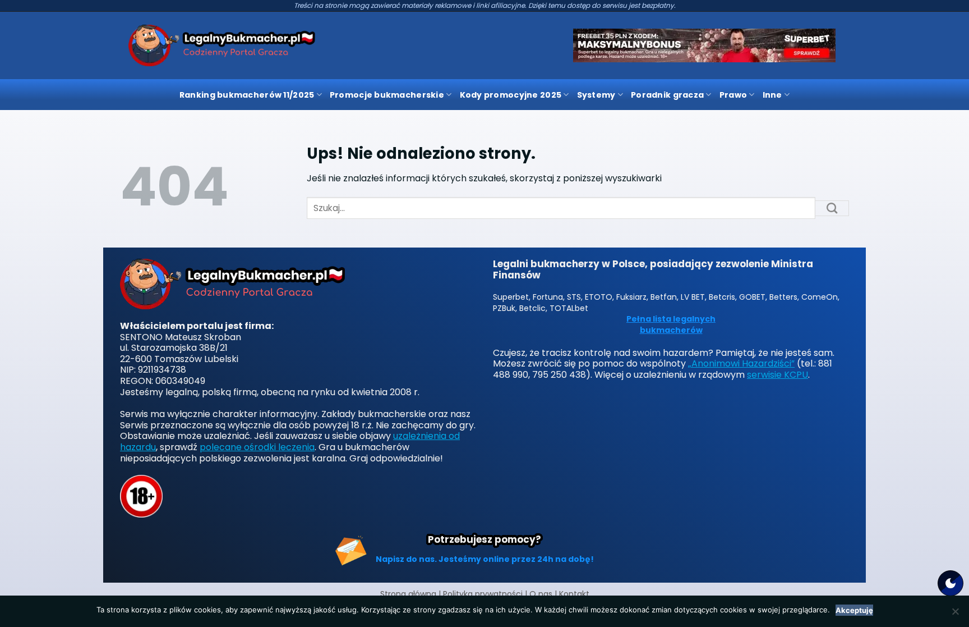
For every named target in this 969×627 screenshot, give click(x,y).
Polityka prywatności (483, 593)
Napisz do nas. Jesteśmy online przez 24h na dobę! (485, 559)
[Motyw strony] (950, 583)
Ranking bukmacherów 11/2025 (247, 94)
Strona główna (408, 593)
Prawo (733, 94)
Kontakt (574, 593)
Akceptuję (854, 610)
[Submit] (832, 208)
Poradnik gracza (667, 94)
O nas (540, 593)
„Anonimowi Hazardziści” (741, 363)
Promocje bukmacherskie (387, 94)
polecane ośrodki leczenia (257, 447)
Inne (772, 94)
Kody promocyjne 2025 (511, 94)
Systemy (596, 94)
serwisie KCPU (777, 374)
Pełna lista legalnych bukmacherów (671, 325)
